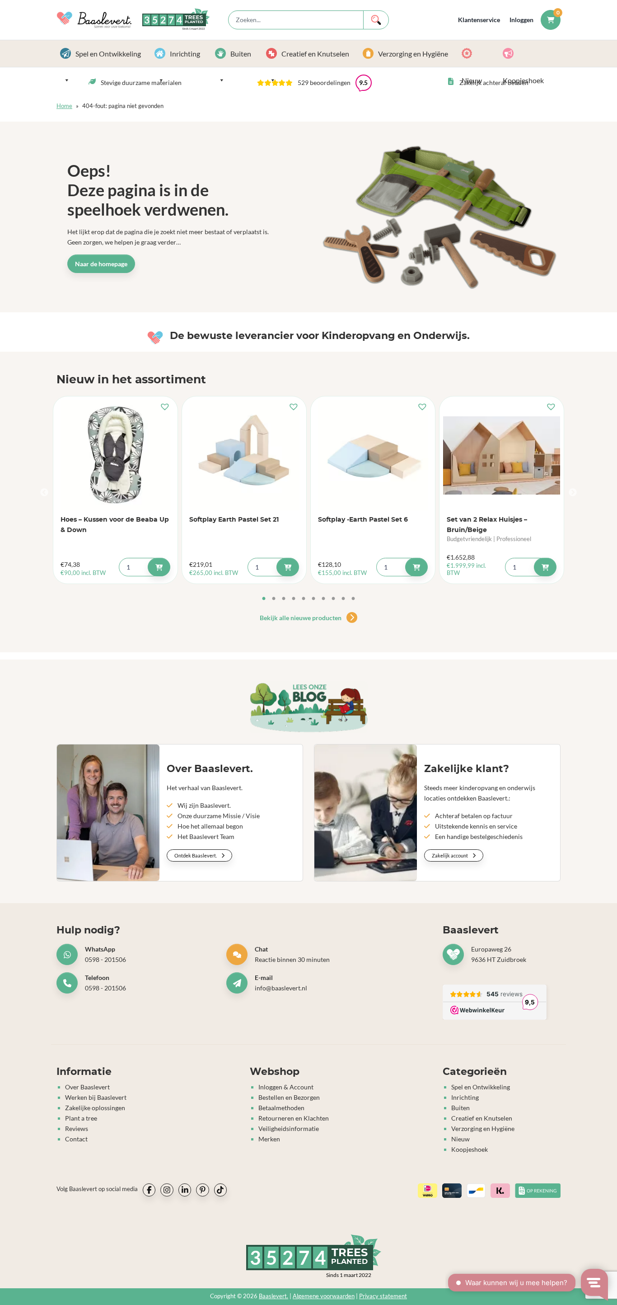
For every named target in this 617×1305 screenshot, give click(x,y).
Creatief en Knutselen (315, 53)
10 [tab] (353, 599)
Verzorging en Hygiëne (413, 53)
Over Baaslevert (87, 1087)
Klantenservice (479, 20)
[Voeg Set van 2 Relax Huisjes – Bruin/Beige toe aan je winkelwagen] (545, 567)
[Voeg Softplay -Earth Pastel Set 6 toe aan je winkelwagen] (416, 567)
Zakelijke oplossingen (95, 1108)
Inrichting (185, 53)
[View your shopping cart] (550, 19)
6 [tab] (313, 599)
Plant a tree (81, 1118)
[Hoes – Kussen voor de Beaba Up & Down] (115, 455)
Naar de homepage (101, 264)
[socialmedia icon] (149, 1189)
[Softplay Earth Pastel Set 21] (244, 455)
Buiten (240, 53)
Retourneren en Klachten (293, 1118)
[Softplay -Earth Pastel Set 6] (373, 455)
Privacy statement (383, 1296)
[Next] (572, 492)
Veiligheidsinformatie (288, 1128)
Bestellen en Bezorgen (289, 1097)
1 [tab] (263, 599)
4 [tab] (293, 599)
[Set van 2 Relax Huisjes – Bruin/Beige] (501, 455)
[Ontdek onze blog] (309, 707)
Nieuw (478, 53)
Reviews (76, 1128)
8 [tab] (333, 599)
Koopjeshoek (530, 53)
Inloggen (521, 20)
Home (64, 106)
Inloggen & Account (285, 1087)
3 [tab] (283, 599)
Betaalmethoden (281, 1108)
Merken (269, 1139)
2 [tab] (273, 599)
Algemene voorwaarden (324, 1296)
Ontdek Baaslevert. (196, 855)
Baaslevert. (273, 1296)
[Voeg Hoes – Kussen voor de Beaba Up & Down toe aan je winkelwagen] (159, 567)
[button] (314, 83)
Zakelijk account (450, 855)
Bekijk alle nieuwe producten (301, 618)
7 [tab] (323, 599)
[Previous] (44, 492)
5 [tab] (303, 599)
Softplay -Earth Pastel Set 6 (363, 519)
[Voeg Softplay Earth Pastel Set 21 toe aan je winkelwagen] (287, 567)
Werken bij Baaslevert (95, 1097)
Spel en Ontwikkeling (108, 53)
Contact (76, 1139)
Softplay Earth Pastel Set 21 (234, 519)
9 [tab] (343, 599)
